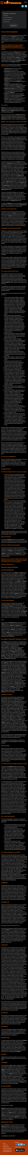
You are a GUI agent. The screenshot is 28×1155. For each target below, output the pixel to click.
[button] (13, 25)
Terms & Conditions (7, 1148)
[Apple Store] (20, 1151)
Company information (7, 17)
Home (4, 1143)
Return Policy (11, 567)
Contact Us (5, 1145)
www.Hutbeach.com (12, 53)
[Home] (12, 3)
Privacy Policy (6, 112)
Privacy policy (6, 21)
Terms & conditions (7, 19)
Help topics (5, 15)
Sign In (25, 2)
